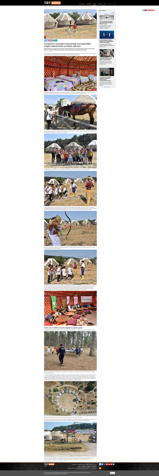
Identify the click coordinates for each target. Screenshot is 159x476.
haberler (46, 6)
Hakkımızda (83, 466)
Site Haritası (94, 466)
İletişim (79, 466)
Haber (83, 464)
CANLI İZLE (110, 4)
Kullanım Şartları (71, 468)
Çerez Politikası (93, 468)
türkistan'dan (57, 6)
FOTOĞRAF (100, 4)
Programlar (74, 464)
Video (91, 464)
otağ (52, 461)
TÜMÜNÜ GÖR (106, 87)
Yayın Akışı (79, 464)
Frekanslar (89, 466)
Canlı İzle (94, 464)
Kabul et (112, 472)
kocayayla (59, 461)
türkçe (50, 6)
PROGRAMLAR (82, 4)
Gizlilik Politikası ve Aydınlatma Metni (82, 468)
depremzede (64, 461)
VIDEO (105, 4)
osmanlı (55, 461)
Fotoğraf (87, 464)
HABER (94, 4)
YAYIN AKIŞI (89, 4)
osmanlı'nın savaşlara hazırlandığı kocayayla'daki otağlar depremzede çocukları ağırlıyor (81, 6)
